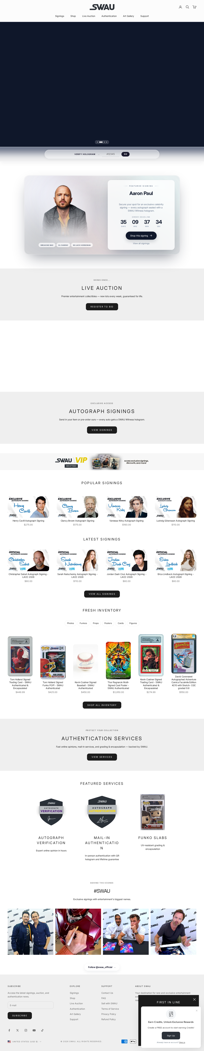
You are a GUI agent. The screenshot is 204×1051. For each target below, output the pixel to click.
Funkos (83, 623)
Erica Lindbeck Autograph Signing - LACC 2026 (176, 575)
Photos (70, 623)
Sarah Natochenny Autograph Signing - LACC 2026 (77, 575)
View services (102, 757)
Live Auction (88, 16)
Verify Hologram (84, 154)
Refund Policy (108, 1019)
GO (125, 154)
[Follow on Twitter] (17, 1030)
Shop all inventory (102, 705)
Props (96, 623)
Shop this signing (139, 235)
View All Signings (102, 594)
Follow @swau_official (102, 967)
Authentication (109, 16)
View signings (102, 430)
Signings (59, 16)
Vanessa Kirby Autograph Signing (126, 520)
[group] (102, 461)
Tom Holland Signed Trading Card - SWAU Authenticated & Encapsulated (20, 683)
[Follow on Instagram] (25, 1030)
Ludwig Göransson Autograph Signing (176, 520)
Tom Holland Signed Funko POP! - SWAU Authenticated (53, 685)
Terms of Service (110, 1008)
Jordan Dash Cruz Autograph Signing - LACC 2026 (126, 575)
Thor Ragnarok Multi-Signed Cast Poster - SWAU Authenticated (118, 685)
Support (144, 16)
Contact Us (107, 993)
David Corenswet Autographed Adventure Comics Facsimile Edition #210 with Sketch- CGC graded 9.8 (183, 682)
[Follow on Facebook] (9, 1030)
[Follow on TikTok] (42, 1030)
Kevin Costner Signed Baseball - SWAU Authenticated (85, 685)
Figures (133, 623)
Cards (121, 623)
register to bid (102, 306)
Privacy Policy (108, 1014)
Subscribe (19, 1015)
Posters (108, 623)
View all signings (141, 243)
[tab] (98, 142)
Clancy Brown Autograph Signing (77, 520)
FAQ (103, 998)
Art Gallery (128, 16)
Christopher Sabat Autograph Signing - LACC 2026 (28, 575)
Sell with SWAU (109, 1003)
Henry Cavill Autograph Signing (28, 520)
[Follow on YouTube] (34, 1030)
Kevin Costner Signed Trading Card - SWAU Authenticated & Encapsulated (151, 683)
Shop (73, 16)
